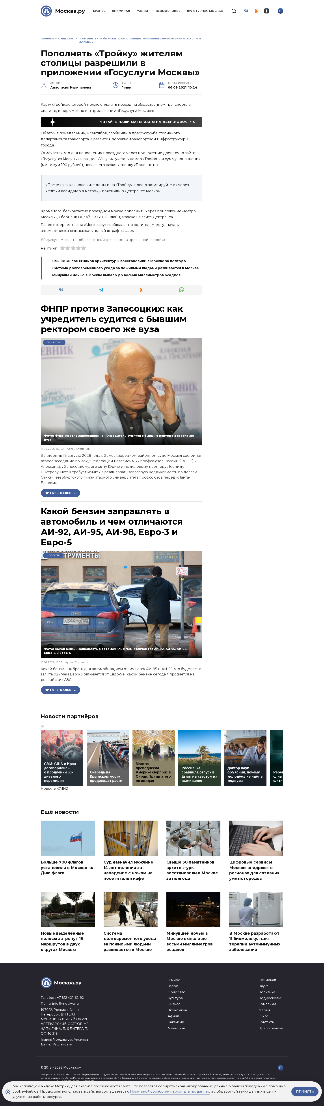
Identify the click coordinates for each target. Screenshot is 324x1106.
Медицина (177, 1028)
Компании (267, 1004)
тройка (159, 240)
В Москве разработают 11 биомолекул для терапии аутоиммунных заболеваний (254, 941)
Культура (175, 998)
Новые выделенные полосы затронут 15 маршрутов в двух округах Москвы (62, 941)
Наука (263, 986)
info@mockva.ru (65, 1004)
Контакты (266, 1022)
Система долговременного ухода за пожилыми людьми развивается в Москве (125, 268)
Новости (53, 555)
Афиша (174, 1016)
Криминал (121, 11)
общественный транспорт (101, 240)
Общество (54, 342)
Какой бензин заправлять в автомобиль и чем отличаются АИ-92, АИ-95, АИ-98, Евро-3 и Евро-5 (112, 526)
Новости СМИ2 (54, 788)
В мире (174, 980)
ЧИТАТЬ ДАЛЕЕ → (60, 493)
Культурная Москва (205, 11)
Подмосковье (168, 11)
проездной (138, 240)
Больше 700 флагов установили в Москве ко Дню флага (67, 867)
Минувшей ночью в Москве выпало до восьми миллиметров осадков (116, 275)
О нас (263, 1016)
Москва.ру (70, 11)
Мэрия (142, 11)
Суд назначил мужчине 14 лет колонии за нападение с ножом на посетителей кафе (128, 870)
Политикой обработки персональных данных (170, 1091)
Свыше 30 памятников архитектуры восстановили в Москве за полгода (119, 261)
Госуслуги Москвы (58, 240)
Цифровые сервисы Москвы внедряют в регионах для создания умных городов (254, 870)
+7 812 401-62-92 (70, 998)
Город (173, 986)
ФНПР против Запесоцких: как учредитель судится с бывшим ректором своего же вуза (113, 319)
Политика (267, 992)
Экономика (177, 1010)
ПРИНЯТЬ (305, 1091)
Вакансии (176, 1022)
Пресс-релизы (271, 1028)
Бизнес (99, 11)
